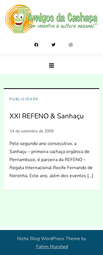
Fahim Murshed (52, 247)
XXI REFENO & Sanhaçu (46, 116)
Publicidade (24, 99)
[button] (51, 65)
